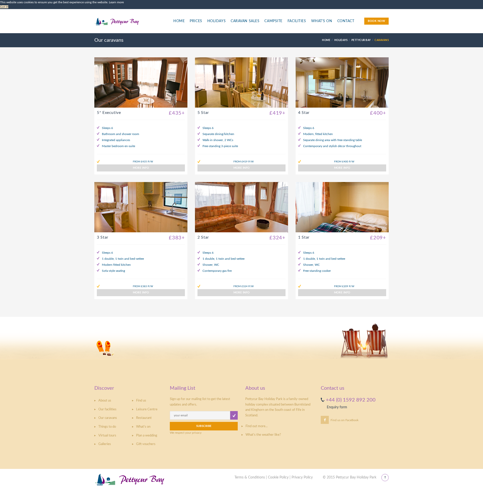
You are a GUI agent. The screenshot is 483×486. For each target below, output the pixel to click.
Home (179, 21)
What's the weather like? (263, 434)
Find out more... (257, 426)
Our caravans (107, 418)
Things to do (107, 426)
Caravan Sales (245, 21)
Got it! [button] (4, 6)
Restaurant (144, 418)
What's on (143, 426)
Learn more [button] (116, 2)
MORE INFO (141, 167)
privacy (197, 432)
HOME (326, 40)
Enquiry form (337, 407)
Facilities (297, 21)
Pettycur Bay (361, 40)
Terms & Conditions (249, 477)
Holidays (216, 21)
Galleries (104, 444)
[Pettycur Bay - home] (129, 24)
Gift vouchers (145, 444)
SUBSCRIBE (204, 426)
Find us (141, 400)
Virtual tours (107, 435)
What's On (321, 21)
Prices (196, 21)
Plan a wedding (146, 435)
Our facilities (107, 409)
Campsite (273, 21)
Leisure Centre (146, 409)
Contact (345, 21)
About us (104, 400)
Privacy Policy (302, 477)
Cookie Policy (278, 477)
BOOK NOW (376, 21)
